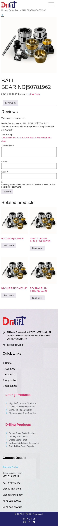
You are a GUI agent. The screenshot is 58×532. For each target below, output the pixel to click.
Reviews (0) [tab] (10, 103)
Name (4, 161)
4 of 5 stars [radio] (40, 138)
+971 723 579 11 (11, 476)
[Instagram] (29, 522)
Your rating (7, 135)
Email (4, 172)
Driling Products (18, 424)
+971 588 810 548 (11, 483)
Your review (7, 146)
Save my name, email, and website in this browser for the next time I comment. (28, 186)
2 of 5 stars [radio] (18, 138)
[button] (2, 16)
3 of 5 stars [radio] (29, 138)
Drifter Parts (14, 10)
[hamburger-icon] (51, 4)
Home (4, 10)
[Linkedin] (33, 522)
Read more (9, 245)
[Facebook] (24, 522)
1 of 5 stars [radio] (6, 138)
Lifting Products (17, 395)
